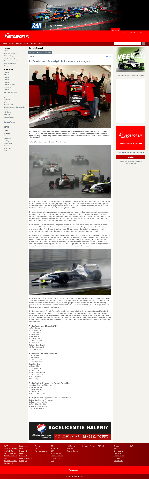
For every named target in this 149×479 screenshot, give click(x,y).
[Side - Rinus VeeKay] (130, 59)
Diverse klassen (9, 117)
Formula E (7, 79)
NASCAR (7, 114)
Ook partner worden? (138, 75)
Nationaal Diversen (10, 63)
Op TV (6, 151)
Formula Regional (9, 84)
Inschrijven (131, 157)
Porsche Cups (8, 104)
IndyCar (6, 75)
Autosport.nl (115, 30)
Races (39, 52)
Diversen (7, 133)
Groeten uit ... (8, 138)
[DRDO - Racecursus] (70, 431)
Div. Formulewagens (10, 92)
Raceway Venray (9, 122)
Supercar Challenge (10, 53)
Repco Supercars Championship (14, 107)
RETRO (6, 127)
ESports (6, 136)
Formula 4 (7, 89)
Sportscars (7, 99)
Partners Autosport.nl (124, 75)
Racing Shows (8, 143)
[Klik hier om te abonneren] (130, 138)
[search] (143, 43)
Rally (141, 32)
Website (48, 52)
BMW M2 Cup (8, 56)
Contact (41, 43)
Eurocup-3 (7, 87)
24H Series (7, 112)
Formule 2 (7, 77)
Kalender (19, 43)
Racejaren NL (8, 66)
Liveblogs (7, 141)
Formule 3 (7, 82)
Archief (26, 43)
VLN (5, 109)
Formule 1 (7, 72)
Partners (33, 43)
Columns (7, 146)
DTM (5, 102)
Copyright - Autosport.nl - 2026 (74, 476)
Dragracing (132, 32)
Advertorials (8, 148)
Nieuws (11, 43)
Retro (123, 32)
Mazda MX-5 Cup (9, 58)
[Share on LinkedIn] (110, 56)
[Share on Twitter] (108, 56)
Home (5, 43)
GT (5, 97)
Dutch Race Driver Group (12, 61)
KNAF (6, 51)
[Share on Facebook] (107, 56)
